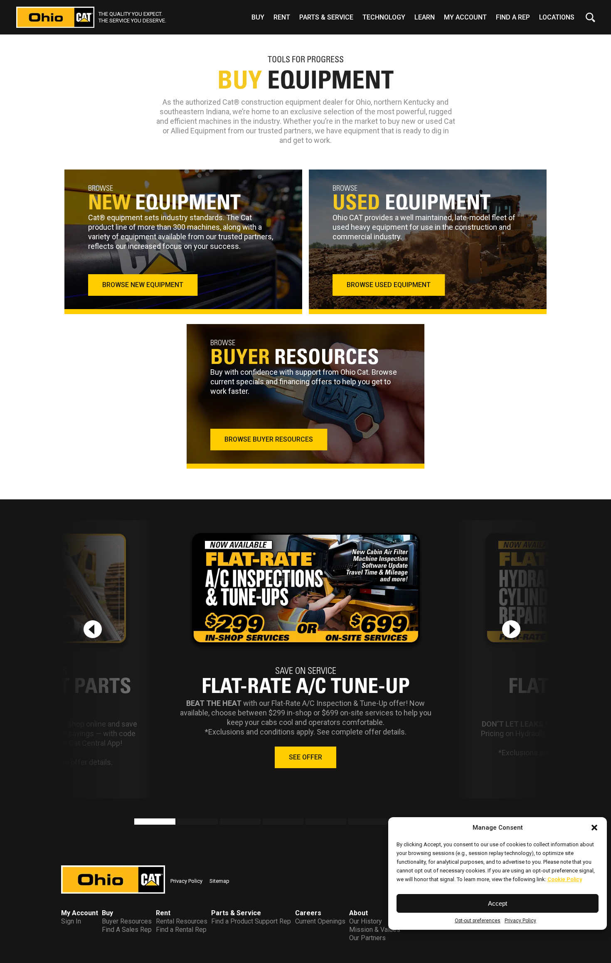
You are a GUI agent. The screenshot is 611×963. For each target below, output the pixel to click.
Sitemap (219, 881)
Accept (497, 903)
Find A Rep (513, 17)
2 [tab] (181, 822)
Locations (556, 17)
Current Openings (320, 921)
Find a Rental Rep (181, 930)
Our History (365, 921)
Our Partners (367, 938)
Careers (308, 913)
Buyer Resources (127, 921)
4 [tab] (267, 822)
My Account (465, 17)
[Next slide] (511, 629)
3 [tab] (224, 822)
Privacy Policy (520, 921)
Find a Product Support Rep (251, 921)
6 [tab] (352, 822)
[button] (594, 827)
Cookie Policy (564, 879)
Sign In (71, 921)
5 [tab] (310, 822)
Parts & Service (326, 17)
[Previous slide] (93, 629)
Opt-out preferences (477, 921)
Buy (257, 17)
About (358, 913)
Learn (424, 17)
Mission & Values (374, 930)
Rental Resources (181, 921)
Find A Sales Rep (127, 930)
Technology (383, 17)
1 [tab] (138, 822)
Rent (281, 17)
